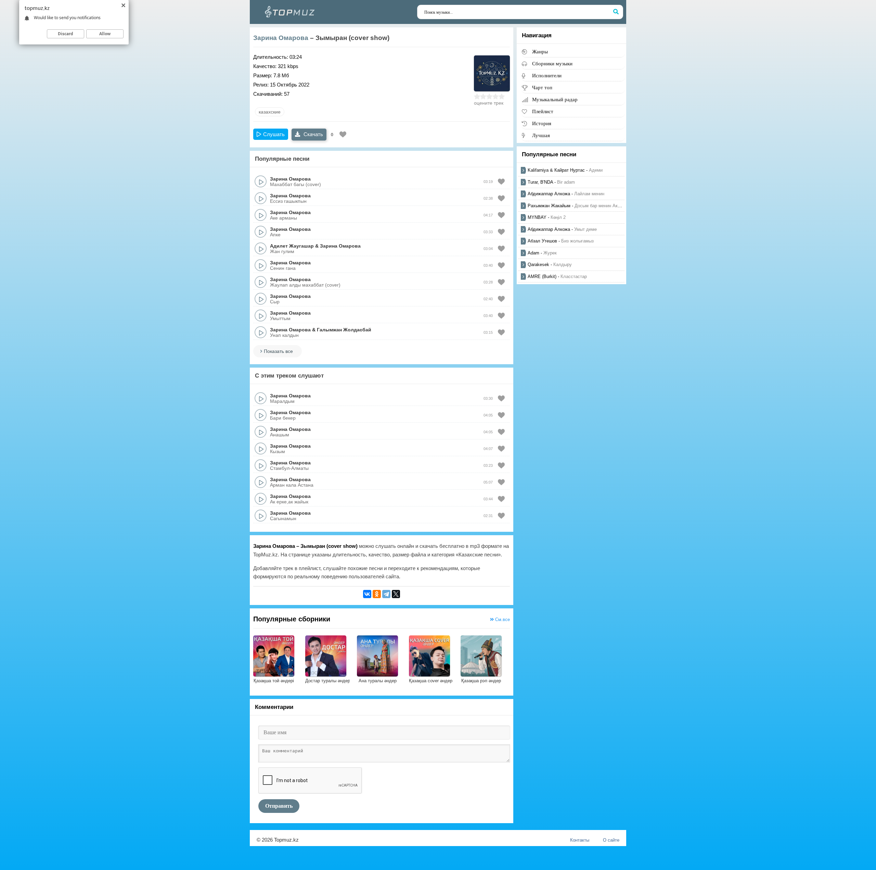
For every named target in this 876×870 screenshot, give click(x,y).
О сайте (611, 840)
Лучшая (541, 135)
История (541, 123)
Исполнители (547, 75)
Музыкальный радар (555, 99)
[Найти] (616, 12)
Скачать (312, 134)
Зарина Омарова (280, 37)
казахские (270, 112)
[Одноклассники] (377, 594)
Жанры (540, 51)
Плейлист (542, 111)
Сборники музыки (552, 63)
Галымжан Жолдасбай (344, 329)
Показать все (278, 351)
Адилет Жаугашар (292, 246)
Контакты (579, 840)
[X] (396, 594)
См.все (502, 619)
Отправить (279, 806)
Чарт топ (542, 87)
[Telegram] (386, 594)
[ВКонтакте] (367, 594)
